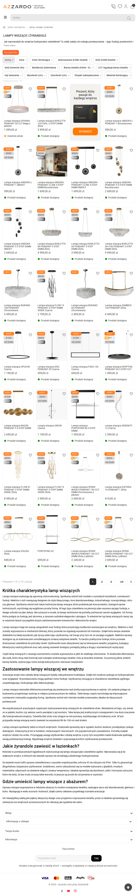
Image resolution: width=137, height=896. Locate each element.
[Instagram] (75, 890)
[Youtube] (68, 890)
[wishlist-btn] (30, 89)
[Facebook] (61, 890)
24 (122, 581)
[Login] (126, 7)
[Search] (129, 18)
